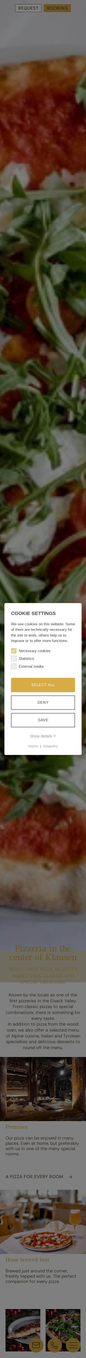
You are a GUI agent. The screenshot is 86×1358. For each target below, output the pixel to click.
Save (43, 720)
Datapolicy (50, 746)
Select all (43, 685)
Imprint (33, 746)
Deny (43, 702)
